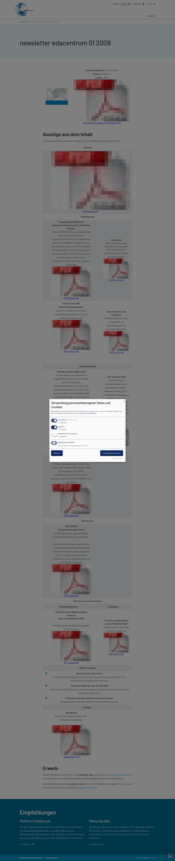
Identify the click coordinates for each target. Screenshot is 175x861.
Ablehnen (56, 453)
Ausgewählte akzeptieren (112, 453)
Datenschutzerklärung (88, 413)
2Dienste (62, 423)
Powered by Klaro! (117, 458)
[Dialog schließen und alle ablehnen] (124, 400)
